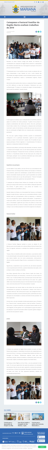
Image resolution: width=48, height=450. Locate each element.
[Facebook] (34, 2)
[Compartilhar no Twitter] (40, 32)
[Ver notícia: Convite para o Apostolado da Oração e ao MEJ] (10, 417)
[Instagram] (36, 2)
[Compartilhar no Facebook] (36, 32)
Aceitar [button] (42, 446)
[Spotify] (19, 432)
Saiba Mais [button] (30, 448)
